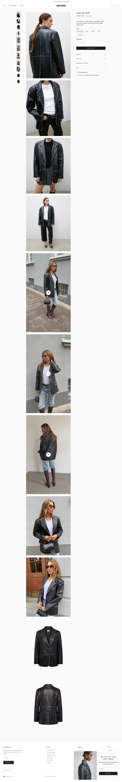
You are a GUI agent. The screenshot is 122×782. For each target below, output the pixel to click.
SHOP (4, 5)
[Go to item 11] (18, 81)
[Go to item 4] (18, 33)
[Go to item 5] (18, 40)
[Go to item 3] (18, 27)
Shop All (49, 762)
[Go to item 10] (18, 75)
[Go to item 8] (18, 62)
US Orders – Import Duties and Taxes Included (89, 75)
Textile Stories (50, 755)
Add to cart (91, 48)
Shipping (110, 750)
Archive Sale (50, 757)
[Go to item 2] (18, 21)
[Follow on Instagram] (7, 770)
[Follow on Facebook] (4, 770)
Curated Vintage (51, 752)
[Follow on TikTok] (11, 770)
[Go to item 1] (18, 15)
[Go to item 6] (18, 47)
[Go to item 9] (18, 69)
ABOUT (22, 5)
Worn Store (81, 750)
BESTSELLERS (13, 5)
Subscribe (108, 773)
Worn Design (50, 750)
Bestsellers (50, 760)
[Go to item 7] (18, 55)
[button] (79, 39)
